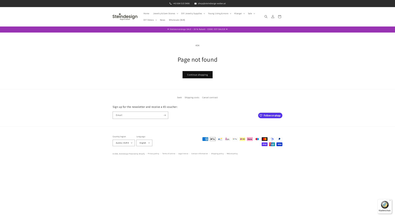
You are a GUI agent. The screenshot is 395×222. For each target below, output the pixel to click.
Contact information (199, 153)
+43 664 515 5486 (181, 3)
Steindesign (124, 153)
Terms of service (168, 153)
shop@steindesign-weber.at (212, 3)
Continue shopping (197, 74)
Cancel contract (210, 97)
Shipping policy (217, 153)
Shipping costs (192, 97)
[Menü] (390, 201)
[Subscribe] (164, 115)
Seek (179, 97)
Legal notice (183, 153)
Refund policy (232, 153)
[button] (165, 13)
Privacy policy (153, 153)
